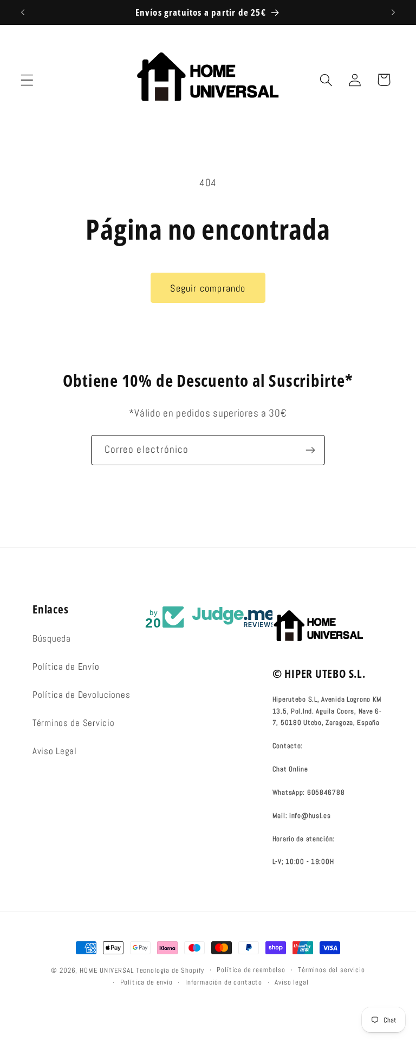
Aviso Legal (54, 751)
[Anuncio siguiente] (393, 12)
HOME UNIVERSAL (107, 970)
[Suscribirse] (310, 450)
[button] (27, 79)
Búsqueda (51, 638)
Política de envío (146, 982)
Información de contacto (223, 982)
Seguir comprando (207, 288)
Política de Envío (65, 666)
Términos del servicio (331, 969)
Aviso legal (291, 982)
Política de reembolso (251, 969)
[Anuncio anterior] (23, 12)
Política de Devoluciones (81, 695)
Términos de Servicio (73, 723)
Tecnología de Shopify (170, 970)
